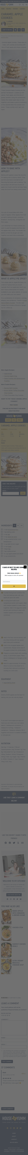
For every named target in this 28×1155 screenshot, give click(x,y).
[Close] (25, 566)
